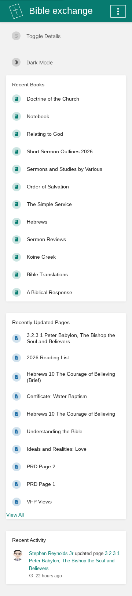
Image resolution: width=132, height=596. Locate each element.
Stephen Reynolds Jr (51, 553)
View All (15, 515)
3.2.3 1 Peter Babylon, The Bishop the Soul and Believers (74, 561)
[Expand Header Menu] (118, 11)
